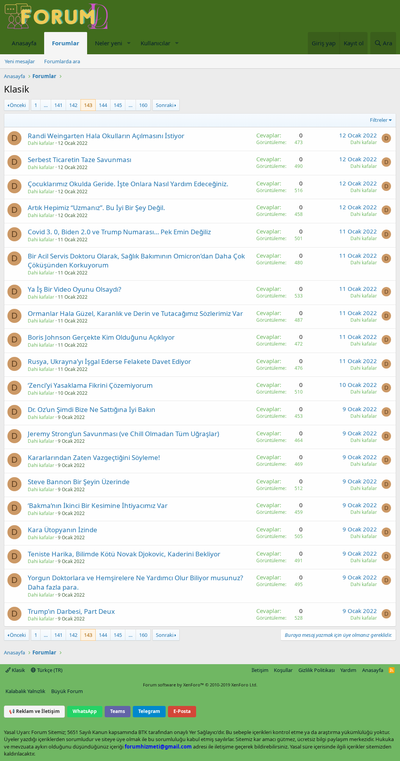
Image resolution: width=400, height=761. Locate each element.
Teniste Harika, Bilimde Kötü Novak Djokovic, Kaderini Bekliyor (124, 553)
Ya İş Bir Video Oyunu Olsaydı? (74, 289)
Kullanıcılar (155, 43)
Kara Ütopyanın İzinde (62, 529)
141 (58, 105)
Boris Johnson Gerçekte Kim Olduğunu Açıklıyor (101, 337)
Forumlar (65, 43)
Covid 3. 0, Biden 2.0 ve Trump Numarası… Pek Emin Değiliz (119, 231)
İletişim (260, 670)
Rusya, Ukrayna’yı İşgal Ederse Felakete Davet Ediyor (109, 361)
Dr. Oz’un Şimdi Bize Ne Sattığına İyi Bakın (91, 409)
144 (103, 105)
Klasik (18, 670)
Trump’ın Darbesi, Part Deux (71, 611)
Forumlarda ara (62, 61)
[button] (128, 43)
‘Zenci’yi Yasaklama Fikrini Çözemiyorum (90, 385)
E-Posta (182, 711)
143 (88, 105)
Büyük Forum (67, 691)
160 (143, 105)
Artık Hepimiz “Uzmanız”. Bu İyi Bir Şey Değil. (96, 207)
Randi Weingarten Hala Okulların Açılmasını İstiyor (106, 135)
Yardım (348, 670)
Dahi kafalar (41, 143)
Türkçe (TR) (49, 670)
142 (73, 105)
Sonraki (164, 105)
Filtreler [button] (379, 119)
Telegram (149, 711)
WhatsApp (85, 711)
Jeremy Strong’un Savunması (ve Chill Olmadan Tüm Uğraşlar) (123, 433)
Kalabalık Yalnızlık (25, 691)
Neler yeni (108, 43)
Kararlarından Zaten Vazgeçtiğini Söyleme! (94, 457)
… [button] (46, 105)
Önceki (18, 105)
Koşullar (283, 670)
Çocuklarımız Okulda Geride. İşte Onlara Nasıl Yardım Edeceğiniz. (128, 183)
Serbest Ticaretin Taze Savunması (79, 159)
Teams (117, 711)
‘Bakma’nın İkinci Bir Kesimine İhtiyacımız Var (98, 505)
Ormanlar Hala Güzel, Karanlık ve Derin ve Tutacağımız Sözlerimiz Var (135, 313)
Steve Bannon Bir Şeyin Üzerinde (79, 481)
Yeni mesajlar (20, 61)
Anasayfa (24, 43)
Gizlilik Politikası (316, 670)
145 (118, 105)
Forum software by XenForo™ (200, 685)
